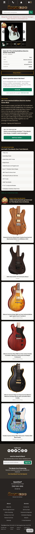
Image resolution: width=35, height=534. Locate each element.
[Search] (31, 12)
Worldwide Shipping (26, 515)
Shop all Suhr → (17, 73)
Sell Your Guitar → (17, 137)
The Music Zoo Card (9, 515)
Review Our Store (9, 517)
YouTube (19, 450)
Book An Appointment (8, 509)
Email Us (17, 489)
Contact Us (26, 507)
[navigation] (4, 2)
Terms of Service (19, 528)
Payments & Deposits (26, 512)
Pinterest (25, 450)
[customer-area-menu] (22, 2)
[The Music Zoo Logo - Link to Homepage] (17, 7)
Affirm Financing (9, 512)
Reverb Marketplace (9, 450)
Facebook (12, 450)
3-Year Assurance (26, 520)
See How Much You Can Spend (17, 474)
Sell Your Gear (26, 509)
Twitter (15, 450)
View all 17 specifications (9, 193)
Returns (26, 517)
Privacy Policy (12, 528)
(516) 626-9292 (25, 93)
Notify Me (17, 89)
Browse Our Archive (17, 497)
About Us (9, 507)
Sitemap (9, 520)
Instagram (22, 450)
